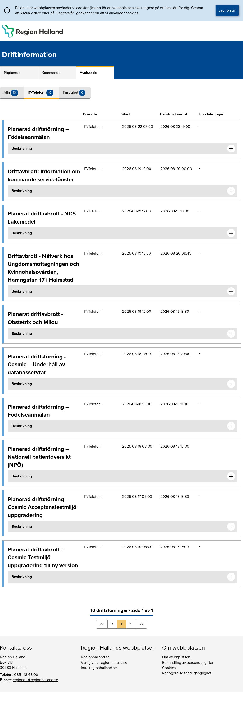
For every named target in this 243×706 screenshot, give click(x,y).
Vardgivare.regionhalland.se (104, 662)
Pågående (12, 72)
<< (102, 624)
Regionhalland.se (95, 657)
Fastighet (71, 92)
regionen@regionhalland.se (35, 680)
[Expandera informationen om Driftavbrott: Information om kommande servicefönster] (231, 191)
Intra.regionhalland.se (99, 667)
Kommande (51, 72)
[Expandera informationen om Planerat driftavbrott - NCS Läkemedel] (231, 233)
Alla (7, 92)
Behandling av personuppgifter (187, 662)
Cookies (169, 667)
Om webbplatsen (176, 657)
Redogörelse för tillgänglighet (186, 673)
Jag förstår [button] (227, 10)
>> (141, 624)
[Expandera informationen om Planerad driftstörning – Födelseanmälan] (231, 149)
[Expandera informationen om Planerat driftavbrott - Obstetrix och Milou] (231, 334)
